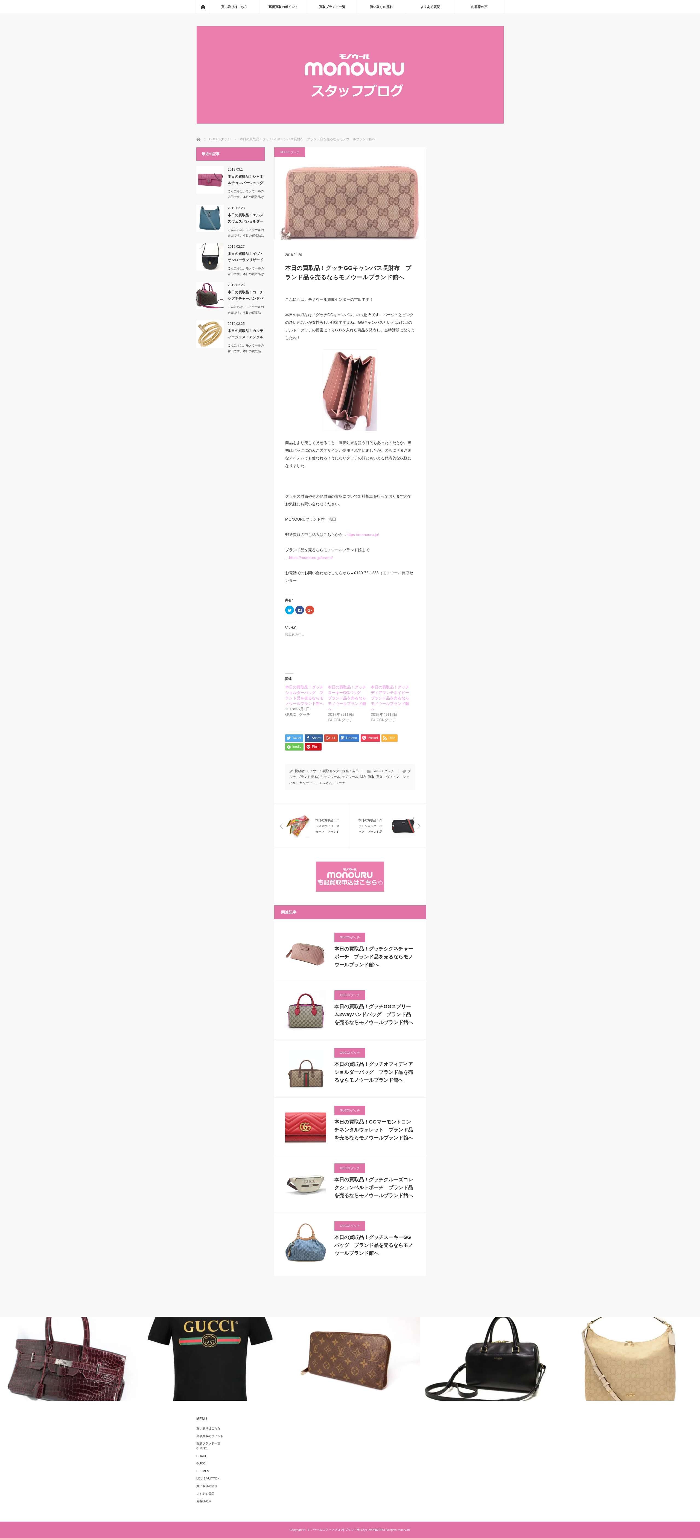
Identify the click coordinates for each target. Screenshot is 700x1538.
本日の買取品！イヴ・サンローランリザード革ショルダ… (245, 258)
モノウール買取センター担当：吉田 (332, 771)
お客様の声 (479, 7)
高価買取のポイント (283, 7)
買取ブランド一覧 (332, 7)
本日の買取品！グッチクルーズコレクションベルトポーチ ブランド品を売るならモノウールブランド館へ (373, 1187)
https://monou (358, 534)
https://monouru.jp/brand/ (311, 557)
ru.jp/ (374, 534)
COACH (201, 1456)
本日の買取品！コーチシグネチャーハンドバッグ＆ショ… (245, 296)
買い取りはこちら (234, 7)
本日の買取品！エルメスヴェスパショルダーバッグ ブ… (245, 219)
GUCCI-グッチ (290, 152)
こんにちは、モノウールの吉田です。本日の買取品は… (246, 312)
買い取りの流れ (381, 7)
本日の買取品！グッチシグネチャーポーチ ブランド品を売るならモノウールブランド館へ (373, 956)
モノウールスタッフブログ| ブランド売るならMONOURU (346, 1529)
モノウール (350, 777)
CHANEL (202, 1448)
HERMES (202, 1471)
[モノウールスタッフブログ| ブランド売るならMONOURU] (350, 122)
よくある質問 (430, 7)
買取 (371, 777)
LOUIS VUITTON (208, 1478)
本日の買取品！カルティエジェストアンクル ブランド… (246, 335)
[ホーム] (203, 7)
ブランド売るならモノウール (319, 777)
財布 (363, 777)
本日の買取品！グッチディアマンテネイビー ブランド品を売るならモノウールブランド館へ (392, 698)
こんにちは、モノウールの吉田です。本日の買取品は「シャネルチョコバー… (246, 196)
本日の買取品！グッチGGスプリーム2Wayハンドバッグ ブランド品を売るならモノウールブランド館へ (373, 1014)
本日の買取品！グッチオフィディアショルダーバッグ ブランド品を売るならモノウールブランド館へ (373, 1072)
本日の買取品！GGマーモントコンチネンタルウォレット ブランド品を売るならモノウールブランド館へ (373, 1129)
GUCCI (201, 1463)
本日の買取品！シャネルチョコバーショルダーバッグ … (245, 180)
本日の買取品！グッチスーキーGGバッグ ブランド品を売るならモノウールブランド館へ (347, 698)
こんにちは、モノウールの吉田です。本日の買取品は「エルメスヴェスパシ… (246, 235)
